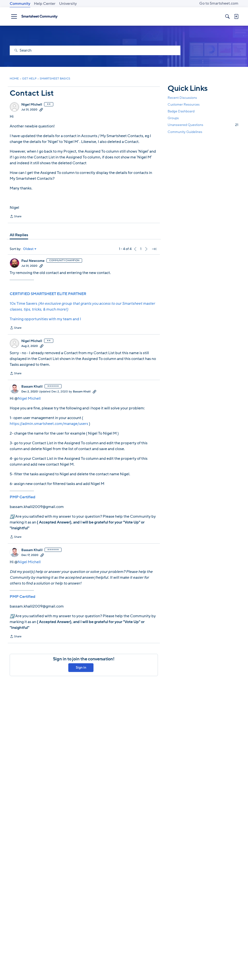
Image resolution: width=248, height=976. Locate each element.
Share (16, 216)
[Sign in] (236, 16)
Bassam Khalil (32, 386)
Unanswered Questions (203, 125)
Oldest (28, 249)
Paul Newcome (33, 261)
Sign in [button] (81, 667)
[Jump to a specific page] (154, 249)
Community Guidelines (185, 132)
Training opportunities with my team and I (45, 319)
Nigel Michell (31, 104)
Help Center (44, 3)
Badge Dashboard (181, 111)
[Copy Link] (41, 109)
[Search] (227, 16)
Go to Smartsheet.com (218, 3)
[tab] (19, 235)
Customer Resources (184, 104)
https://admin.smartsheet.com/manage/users (49, 423)
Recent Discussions (182, 97)
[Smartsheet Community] (39, 16)
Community (20, 3)
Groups (173, 118)
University (68, 3)
